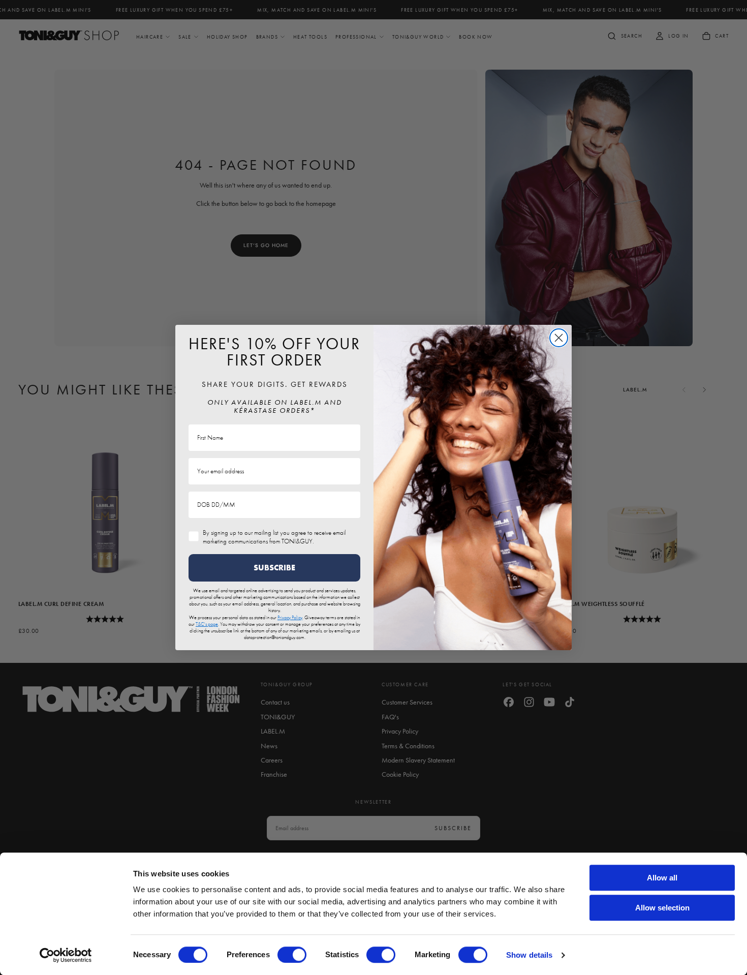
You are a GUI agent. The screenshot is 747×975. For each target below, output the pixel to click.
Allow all (662, 877)
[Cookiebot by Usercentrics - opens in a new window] (65, 955)
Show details (529, 955)
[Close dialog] (559, 338)
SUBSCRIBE (274, 567)
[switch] (291, 955)
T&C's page (207, 624)
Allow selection (662, 907)
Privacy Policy (289, 617)
